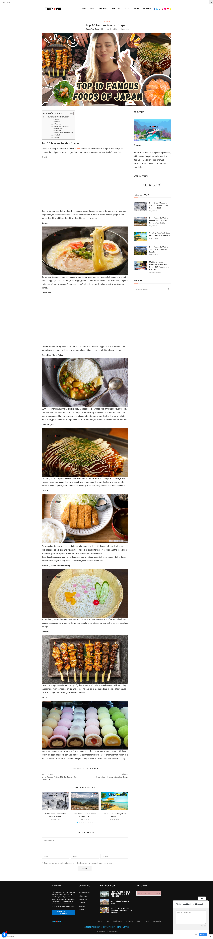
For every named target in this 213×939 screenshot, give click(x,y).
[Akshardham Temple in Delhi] (104, 902)
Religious (82, 906)
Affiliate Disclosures (93, 927)
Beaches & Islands (85, 893)
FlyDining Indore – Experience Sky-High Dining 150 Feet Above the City (159, 266)
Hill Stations (83, 896)
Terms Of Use (123, 927)
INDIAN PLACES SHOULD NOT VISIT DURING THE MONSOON (120, 894)
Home (84, 9)
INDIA (127, 9)
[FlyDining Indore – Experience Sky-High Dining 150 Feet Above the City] (140, 265)
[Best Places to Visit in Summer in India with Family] (140, 250)
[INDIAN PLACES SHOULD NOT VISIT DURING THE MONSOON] (104, 894)
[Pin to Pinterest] (95, 768)
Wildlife (81, 909)
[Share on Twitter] (93, 769)
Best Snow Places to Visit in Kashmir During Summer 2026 (158, 205)
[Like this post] (88, 768)
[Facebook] (154, 9)
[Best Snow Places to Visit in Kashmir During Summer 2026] (55, 801)
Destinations (102, 9)
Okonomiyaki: (59, 128)
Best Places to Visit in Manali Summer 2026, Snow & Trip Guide (158, 220)
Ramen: (57, 122)
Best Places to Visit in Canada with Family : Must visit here (121, 910)
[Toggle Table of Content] (70, 113)
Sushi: (57, 119)
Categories (116, 9)
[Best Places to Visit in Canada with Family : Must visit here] (104, 910)
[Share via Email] (97, 768)
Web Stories (146, 9)
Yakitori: (57, 135)
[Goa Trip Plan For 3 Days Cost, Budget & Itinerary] (114, 801)
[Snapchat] (170, 9)
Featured (82, 903)
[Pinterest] (162, 9)
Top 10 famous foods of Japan (57, 117)
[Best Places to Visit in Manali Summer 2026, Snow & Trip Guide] (85, 801)
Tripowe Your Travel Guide (94, 29)
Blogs (92, 9)
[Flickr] (165, 9)
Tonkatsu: (58, 130)
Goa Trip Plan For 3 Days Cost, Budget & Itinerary (159, 234)
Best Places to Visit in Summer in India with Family (158, 249)
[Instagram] (160, 9)
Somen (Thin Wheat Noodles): (64, 133)
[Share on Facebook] (90, 768)
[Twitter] (157, 9)
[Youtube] (168, 9)
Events (136, 9)
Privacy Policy (109, 927)
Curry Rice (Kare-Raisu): (62, 126)
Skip (195, 934)
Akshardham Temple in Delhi (119, 902)
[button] (44, 808)
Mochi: (57, 137)
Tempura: (58, 124)
